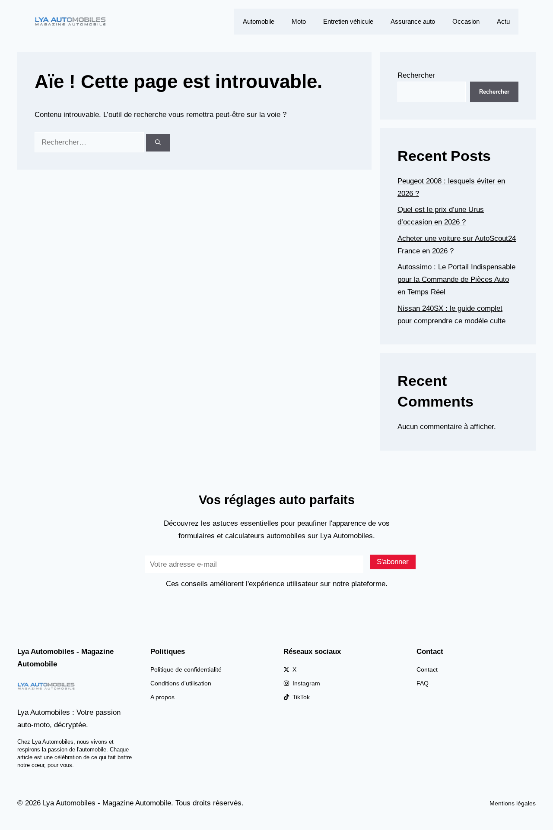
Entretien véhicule (348, 21)
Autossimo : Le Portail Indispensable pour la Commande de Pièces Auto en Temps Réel (456, 279)
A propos (162, 697)
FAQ (422, 683)
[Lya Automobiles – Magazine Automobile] (71, 21)
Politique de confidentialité (186, 669)
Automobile (258, 21)
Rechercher (416, 75)
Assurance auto (413, 21)
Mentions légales (512, 803)
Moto (299, 21)
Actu (503, 21)
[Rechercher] (158, 142)
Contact (427, 669)
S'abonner (393, 562)
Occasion (466, 21)
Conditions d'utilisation (180, 683)
